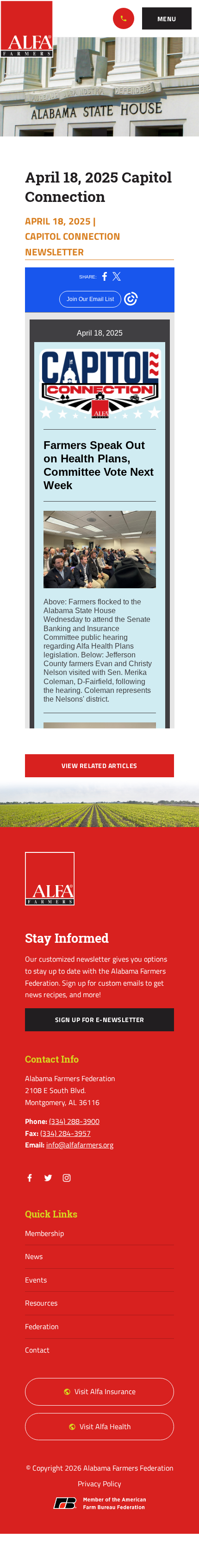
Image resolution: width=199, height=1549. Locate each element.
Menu (166, 19)
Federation (42, 1326)
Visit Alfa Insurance (105, 1391)
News (34, 1256)
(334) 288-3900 (123, 18)
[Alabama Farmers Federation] (50, 878)
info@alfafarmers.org (79, 1144)
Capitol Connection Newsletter (72, 244)
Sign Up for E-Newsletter (99, 1020)
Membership (44, 1233)
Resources (41, 1302)
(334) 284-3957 (65, 1133)
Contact (37, 1349)
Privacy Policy (99, 1483)
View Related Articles (99, 766)
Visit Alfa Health (105, 1426)
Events (36, 1279)
